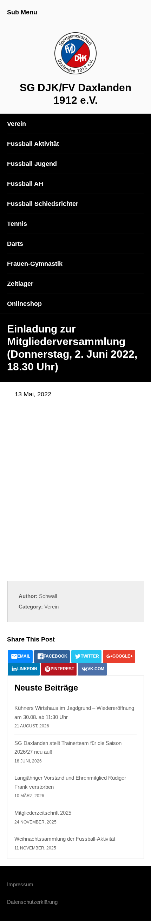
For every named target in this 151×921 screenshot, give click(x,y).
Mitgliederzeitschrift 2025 (42, 813)
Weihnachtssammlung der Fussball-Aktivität (64, 839)
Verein (51, 607)
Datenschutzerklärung (32, 902)
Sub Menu (22, 12)
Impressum (20, 884)
